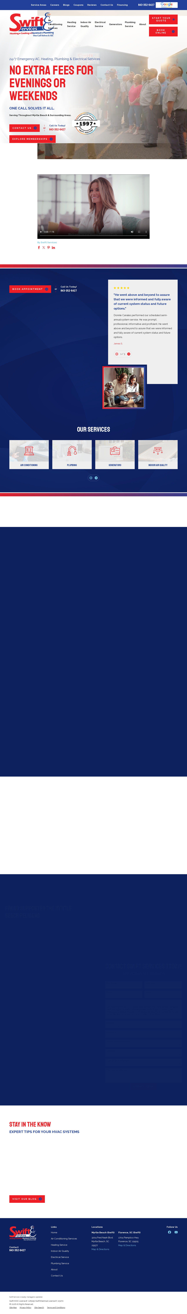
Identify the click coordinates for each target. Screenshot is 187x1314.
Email (36, 727)
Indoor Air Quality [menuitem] (85, 24)
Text (28, 727)
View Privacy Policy (119, 1017)
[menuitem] (13, 1307)
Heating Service (59, 1245)
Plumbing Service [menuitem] (130, 24)
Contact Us (107, 5)
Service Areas (38, 5)
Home (54, 1232)
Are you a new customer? (114, 1041)
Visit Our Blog (24, 1199)
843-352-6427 (146, 4)
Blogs (66, 5)
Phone (105, 992)
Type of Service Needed (113, 1061)
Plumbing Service (60, 1263)
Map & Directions (100, 1249)
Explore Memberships (29, 139)
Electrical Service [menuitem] (100, 24)
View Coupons (91, 757)
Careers (54, 5)
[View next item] (128, 354)
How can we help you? (113, 1070)
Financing (122, 5)
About (54, 1269)
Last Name (146, 983)
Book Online (160, 31)
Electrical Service (60, 1257)
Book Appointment (27, 289)
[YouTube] (176, 1232)
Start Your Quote (161, 19)
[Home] (31, 24)
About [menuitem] (142, 24)
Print (44, 727)
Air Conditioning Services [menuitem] (55, 24)
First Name (107, 983)
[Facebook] (169, 1232)
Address (106, 1023)
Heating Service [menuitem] (71, 24)
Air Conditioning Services (64, 1238)
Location (106, 1051)
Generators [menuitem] (115, 24)
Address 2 (107, 1032)
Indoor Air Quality (60, 1251)
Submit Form (139, 1086)
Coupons (78, 5)
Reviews (92, 5)
